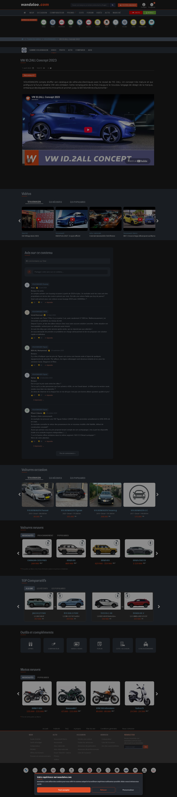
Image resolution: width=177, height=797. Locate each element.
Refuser (103, 790)
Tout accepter (63, 790)
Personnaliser (128, 790)
